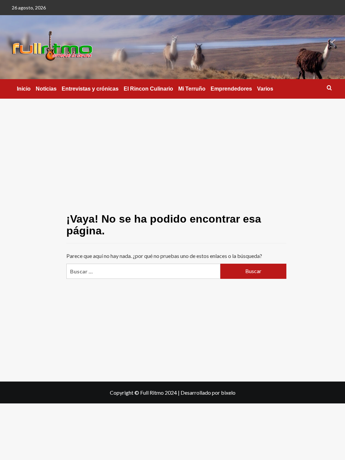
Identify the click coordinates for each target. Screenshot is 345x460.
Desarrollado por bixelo (208, 392)
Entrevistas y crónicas (90, 89)
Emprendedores (231, 89)
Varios (265, 89)
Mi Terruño (192, 89)
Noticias (46, 89)
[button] (329, 88)
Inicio (24, 89)
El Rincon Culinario (148, 89)
